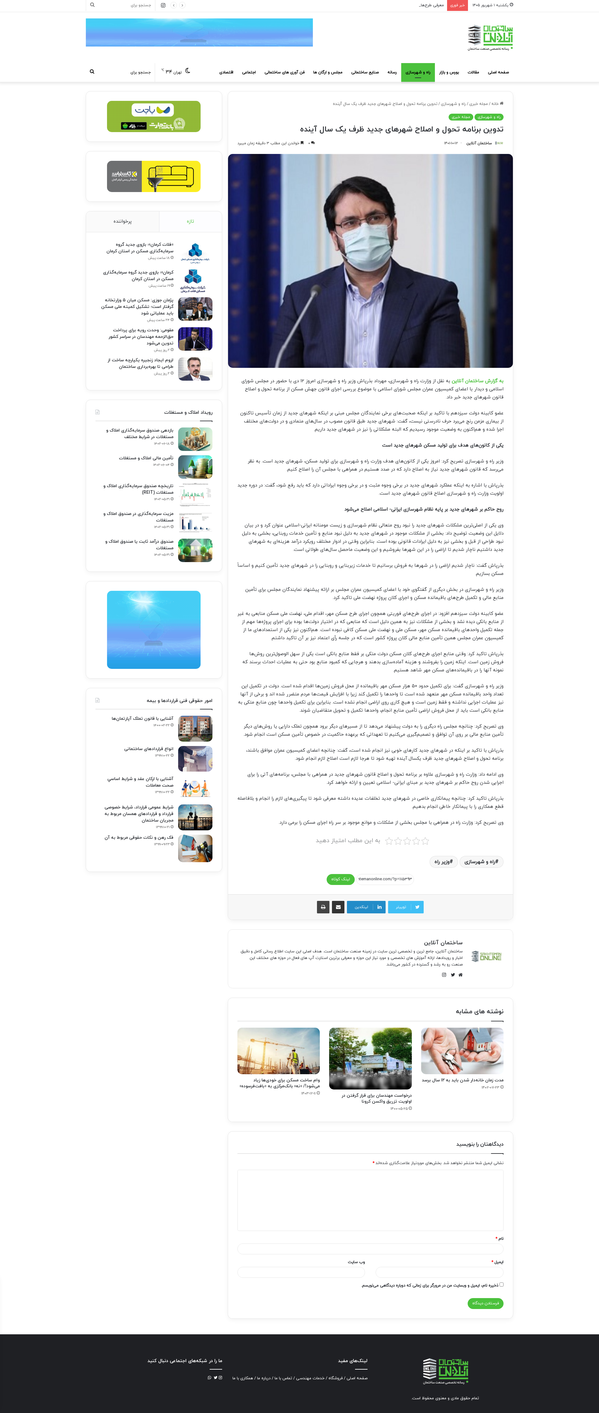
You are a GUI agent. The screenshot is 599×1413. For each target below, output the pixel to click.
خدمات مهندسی (310, 1378)
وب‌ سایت (356, 1262)
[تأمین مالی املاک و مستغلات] (195, 467)
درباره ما (263, 1378)
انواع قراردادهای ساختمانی (148, 749)
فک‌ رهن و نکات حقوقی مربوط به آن (139, 838)
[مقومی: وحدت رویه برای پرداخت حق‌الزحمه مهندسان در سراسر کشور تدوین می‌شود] (195, 339)
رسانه (392, 72)
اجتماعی (249, 72)
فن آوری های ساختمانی (284, 72)
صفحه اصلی (498, 72)
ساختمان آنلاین (479, 143)
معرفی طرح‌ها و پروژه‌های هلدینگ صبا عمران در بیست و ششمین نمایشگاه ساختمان (372, 5)
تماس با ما (283, 1378)
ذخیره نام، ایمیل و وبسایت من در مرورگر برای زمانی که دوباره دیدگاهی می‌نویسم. (429, 1285)
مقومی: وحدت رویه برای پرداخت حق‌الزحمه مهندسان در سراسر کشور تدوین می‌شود (141, 336)
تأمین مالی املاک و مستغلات (146, 458)
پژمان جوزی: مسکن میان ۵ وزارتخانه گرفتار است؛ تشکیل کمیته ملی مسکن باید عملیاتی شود (137, 306)
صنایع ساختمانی (365, 72)
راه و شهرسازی (418, 72)
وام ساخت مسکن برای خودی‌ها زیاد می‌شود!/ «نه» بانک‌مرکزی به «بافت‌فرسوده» (280, 1083)
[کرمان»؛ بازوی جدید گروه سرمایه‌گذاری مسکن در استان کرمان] (195, 281)
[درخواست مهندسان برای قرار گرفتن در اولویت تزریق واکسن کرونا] (370, 1058)
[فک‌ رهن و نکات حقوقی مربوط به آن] (195, 848)
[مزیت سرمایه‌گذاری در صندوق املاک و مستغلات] (195, 522)
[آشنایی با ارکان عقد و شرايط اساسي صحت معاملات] (195, 788)
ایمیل (497, 1262)
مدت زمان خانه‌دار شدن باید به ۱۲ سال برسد (463, 1080)
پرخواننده (123, 221)
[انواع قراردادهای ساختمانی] (195, 759)
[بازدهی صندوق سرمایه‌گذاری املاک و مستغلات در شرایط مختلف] (195, 439)
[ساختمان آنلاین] (489, 38)
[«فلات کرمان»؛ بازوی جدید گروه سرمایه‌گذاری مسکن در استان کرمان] (195, 253)
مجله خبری (478, 104)
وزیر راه (442, 861)
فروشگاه (336, 1378)
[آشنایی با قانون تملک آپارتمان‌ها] (195, 729)
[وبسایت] (459, 975)
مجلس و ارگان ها (328, 72)
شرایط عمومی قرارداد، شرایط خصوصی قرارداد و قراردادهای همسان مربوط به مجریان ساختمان (139, 813)
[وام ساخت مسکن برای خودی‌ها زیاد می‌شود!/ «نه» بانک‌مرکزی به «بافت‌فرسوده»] (278, 1051)
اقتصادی (226, 72)
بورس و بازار (449, 72)
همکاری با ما (242, 1378)
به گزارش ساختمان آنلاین (478, 381)
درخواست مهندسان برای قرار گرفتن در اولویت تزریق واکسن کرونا (377, 1098)
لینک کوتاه (340, 879)
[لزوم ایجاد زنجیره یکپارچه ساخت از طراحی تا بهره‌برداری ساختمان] (195, 369)
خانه (495, 104)
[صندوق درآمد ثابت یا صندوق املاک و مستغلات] (195, 550)
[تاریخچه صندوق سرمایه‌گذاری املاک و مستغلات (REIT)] (195, 494)
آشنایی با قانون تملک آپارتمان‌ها (142, 719)
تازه (190, 221)
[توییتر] (451, 975)
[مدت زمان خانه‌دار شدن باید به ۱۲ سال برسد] (462, 1051)
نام (499, 1239)
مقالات (473, 72)
